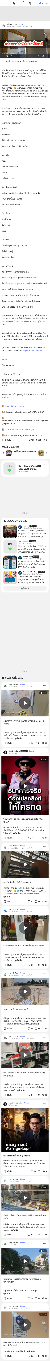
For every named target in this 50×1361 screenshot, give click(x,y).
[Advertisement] (25, 14)
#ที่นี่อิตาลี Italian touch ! (25, 453)
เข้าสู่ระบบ (43, 3)
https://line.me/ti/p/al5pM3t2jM (19, 429)
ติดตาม (21, 24)
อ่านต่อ (22, 1166)
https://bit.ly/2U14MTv (32, 350)
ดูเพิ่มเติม (19, 738)
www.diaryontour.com (15, 406)
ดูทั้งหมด (25, 588)
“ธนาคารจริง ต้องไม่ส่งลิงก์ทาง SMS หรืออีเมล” (23, 820)
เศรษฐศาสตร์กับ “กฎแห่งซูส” (17, 1155)
